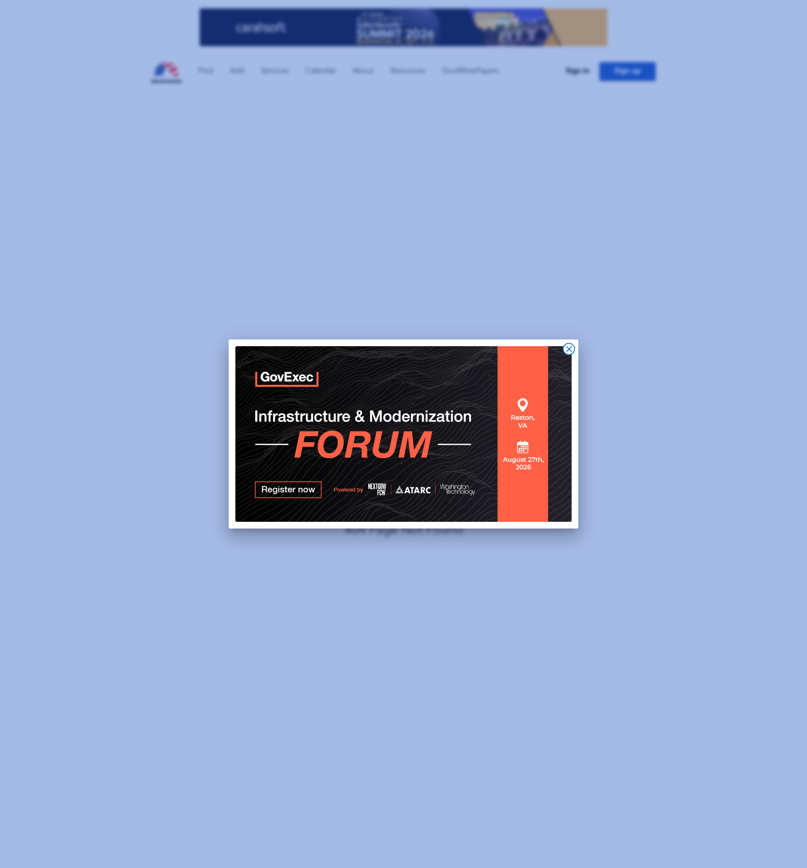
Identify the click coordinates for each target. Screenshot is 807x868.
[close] (569, 349)
